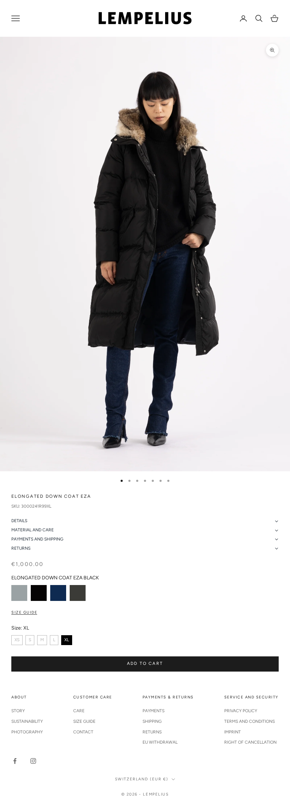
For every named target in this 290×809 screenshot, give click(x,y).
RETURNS (152, 732)
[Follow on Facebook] (14, 760)
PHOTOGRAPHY (27, 732)
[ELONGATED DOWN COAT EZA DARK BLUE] (58, 593)
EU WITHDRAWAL (160, 742)
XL (66, 639)
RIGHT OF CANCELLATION (250, 742)
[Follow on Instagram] (33, 760)
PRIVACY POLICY (240, 710)
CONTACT (83, 732)
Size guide (24, 612)
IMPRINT (232, 732)
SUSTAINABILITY (27, 721)
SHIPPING (152, 721)
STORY (18, 710)
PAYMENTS (153, 710)
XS (16, 639)
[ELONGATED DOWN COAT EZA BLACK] (39, 593)
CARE (79, 710)
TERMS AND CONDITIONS (249, 721)
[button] (145, 521)
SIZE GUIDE (84, 721)
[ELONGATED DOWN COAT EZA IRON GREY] (19, 593)
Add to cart (145, 663)
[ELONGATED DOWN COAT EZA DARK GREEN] (78, 593)
